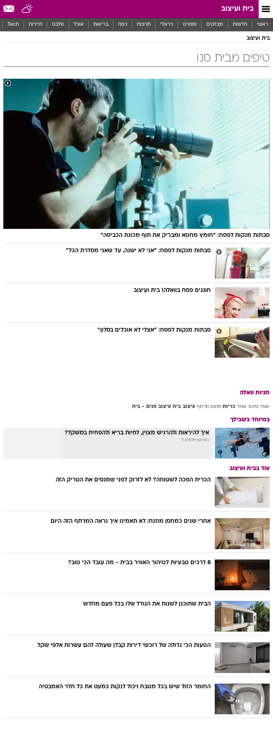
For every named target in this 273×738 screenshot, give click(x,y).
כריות (228, 406)
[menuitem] (240, 24)
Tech (13, 24)
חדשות (240, 24)
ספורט (190, 24)
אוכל (79, 24)
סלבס (58, 24)
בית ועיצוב (237, 8)
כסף (122, 24)
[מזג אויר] (27, 9)
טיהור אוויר (247, 407)
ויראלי (166, 24)
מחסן (215, 407)
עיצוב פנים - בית (151, 406)
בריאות (101, 24)
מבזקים (214, 24)
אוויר (264, 407)
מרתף (203, 407)
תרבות (143, 24)
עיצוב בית (183, 406)
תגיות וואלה (255, 393)
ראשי (262, 24)
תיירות (35, 24)
